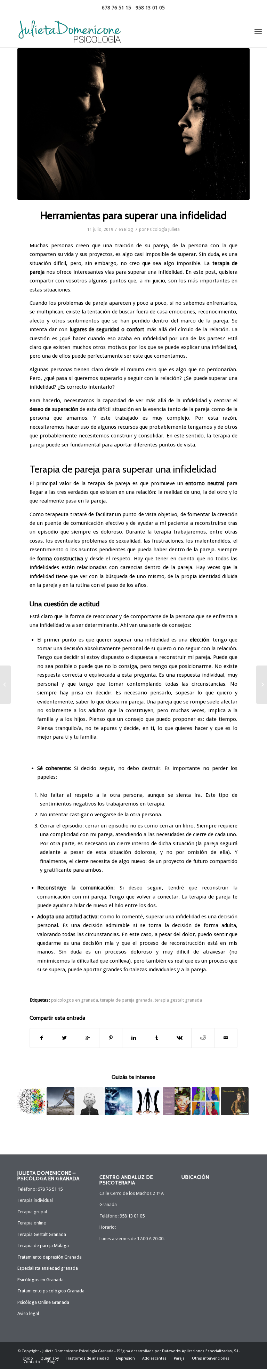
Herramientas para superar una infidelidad (133, 215)
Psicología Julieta (163, 229)
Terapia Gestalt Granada (41, 1234)
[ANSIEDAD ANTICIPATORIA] (148, 1101)
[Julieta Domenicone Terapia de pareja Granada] (133, 124)
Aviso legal (28, 1313)
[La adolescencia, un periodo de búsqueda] (261, 685)
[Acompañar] (61, 1101)
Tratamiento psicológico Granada (50, 1290)
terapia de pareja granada (126, 1000)
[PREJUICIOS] (89, 1101)
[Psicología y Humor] (235, 1101)
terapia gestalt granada (178, 1000)
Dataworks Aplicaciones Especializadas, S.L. (201, 1351)
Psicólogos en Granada (40, 1279)
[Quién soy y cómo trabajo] (5, 685)
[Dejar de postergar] (119, 1101)
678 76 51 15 (116, 7)
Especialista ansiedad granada (47, 1268)
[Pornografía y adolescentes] (206, 1101)
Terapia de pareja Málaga (43, 1245)
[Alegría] (177, 1101)
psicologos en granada (74, 1000)
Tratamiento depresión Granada (49, 1257)
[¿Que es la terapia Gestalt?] (31, 1101)
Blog (128, 229)
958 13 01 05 (150, 7)
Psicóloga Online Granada (43, 1302)
